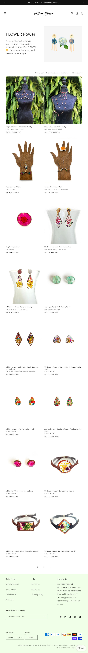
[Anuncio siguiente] (83, 2)
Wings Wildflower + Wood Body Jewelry (19, 127)
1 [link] (37, 567)
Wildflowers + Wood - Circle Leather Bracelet (59, 491)
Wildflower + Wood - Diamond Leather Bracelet (60, 551)
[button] (4, 13)
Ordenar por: (39, 73)
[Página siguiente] (50, 567)
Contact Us (36, 589)
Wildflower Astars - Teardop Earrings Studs (20, 429)
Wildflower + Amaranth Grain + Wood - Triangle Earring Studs (63, 368)
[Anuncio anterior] (4, 2)
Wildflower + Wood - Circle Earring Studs (19, 491)
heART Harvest (11, 589)
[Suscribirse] (44, 616)
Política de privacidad (75, 645)
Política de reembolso (60, 645)
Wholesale (9, 600)
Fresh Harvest (11, 595)
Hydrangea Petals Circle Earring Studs (57, 307)
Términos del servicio (63, 648)
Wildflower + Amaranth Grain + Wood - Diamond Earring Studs (22, 368)
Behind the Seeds (12, 584)
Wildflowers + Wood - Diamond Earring (57, 247)
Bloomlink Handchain (13, 187)
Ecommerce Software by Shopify (41, 645)
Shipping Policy (37, 595)
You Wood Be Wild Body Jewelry (55, 127)
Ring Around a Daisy (12, 247)
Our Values (36, 584)
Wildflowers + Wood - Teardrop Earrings (19, 307)
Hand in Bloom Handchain (53, 187)
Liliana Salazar (27, 645)
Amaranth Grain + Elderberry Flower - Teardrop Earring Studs (62, 430)
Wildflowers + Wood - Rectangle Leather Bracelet (22, 551)
